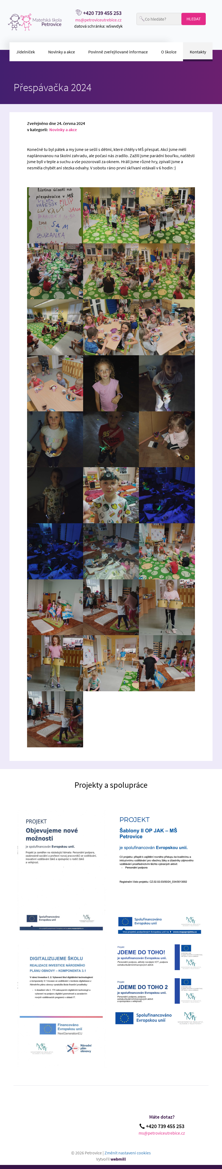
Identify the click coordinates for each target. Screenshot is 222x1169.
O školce (169, 51)
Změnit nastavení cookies (128, 1152)
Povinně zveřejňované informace (118, 51)
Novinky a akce (61, 51)
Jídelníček (25, 51)
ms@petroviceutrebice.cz (98, 19)
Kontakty (198, 51)
